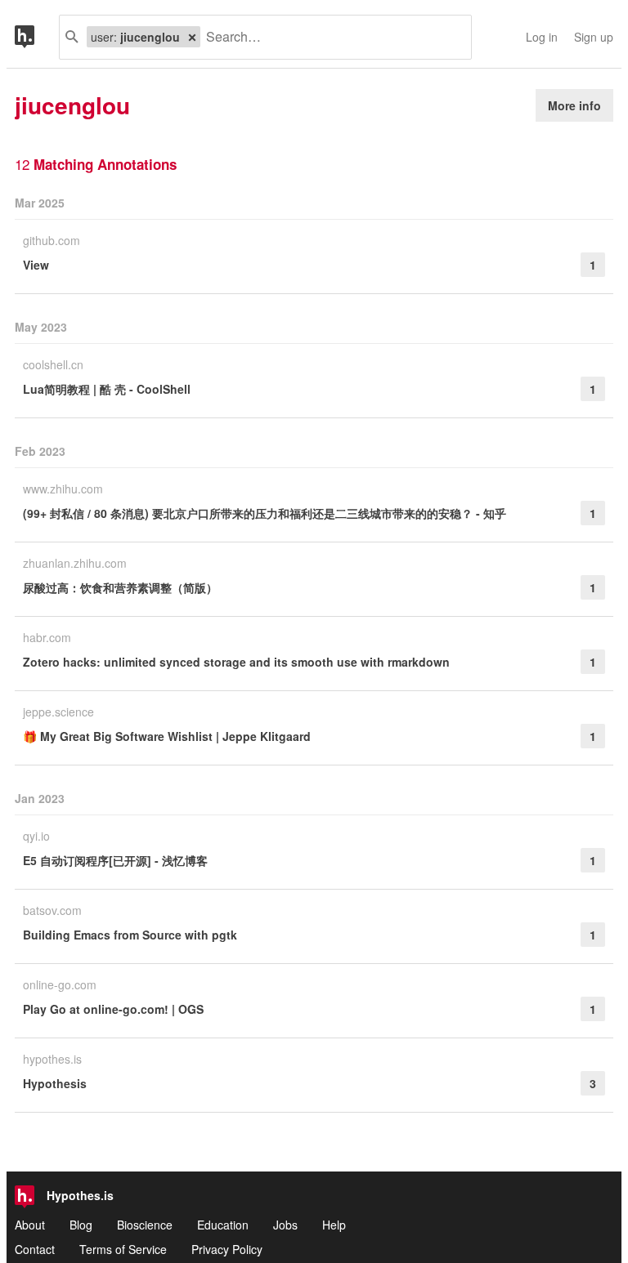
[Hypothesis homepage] (37, 37)
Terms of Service (123, 1249)
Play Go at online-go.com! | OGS (113, 1009)
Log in (542, 36)
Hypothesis (55, 1083)
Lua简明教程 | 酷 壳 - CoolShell (107, 389)
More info (574, 105)
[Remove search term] (192, 36)
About (30, 1224)
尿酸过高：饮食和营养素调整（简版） (120, 587)
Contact (35, 1249)
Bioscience (145, 1224)
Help (334, 1224)
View (36, 265)
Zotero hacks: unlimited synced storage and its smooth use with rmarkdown (236, 662)
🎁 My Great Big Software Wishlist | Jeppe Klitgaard (167, 736)
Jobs (285, 1224)
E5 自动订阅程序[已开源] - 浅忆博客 (115, 860)
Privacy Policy (226, 1249)
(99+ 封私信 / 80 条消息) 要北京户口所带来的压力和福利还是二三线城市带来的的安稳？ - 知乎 (264, 513)
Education (223, 1224)
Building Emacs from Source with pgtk (130, 934)
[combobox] (329, 37)
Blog (81, 1224)
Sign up (593, 36)
